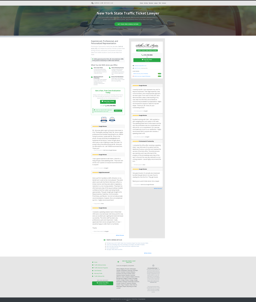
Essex (125, 273)
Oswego (131, 280)
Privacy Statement (142, 299)
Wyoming (129, 286)
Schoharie (136, 281)
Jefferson (118, 277)
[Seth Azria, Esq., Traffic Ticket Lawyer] (102, 3)
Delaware (132, 272)
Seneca (123, 283)
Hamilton (127, 275)
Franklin (129, 273)
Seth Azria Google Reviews (109, 150)
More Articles (148, 253)
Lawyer (156, 3)
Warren (135, 285)
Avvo (102, 203)
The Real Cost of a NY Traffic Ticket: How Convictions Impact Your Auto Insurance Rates (127, 243)
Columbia (122, 272)
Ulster (131, 285)
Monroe (137, 277)
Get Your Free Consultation (128, 24)
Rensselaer (119, 281)
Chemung (129, 270)
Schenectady (130, 281)
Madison (132, 277)
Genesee (118, 275)
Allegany (122, 269)
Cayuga (118, 270)
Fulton (133, 273)
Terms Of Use (134, 299)
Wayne (124, 286)
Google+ (106, 168)
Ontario (118, 280)
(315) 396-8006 (110, 106)
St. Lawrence (128, 283)
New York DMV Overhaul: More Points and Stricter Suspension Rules (122, 246)
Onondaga (134, 278)
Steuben (134, 283)
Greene (123, 275)
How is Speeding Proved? (112, 248)
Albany (118, 269)
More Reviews (120, 235)
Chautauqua (124, 270)
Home (141, 3)
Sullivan (118, 285)
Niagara (125, 278)
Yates (135, 286)
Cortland (128, 272)
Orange (123, 280)
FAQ (160, 3)
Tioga (122, 285)
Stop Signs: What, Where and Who (114, 249)
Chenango (135, 270)
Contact (164, 3)
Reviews (151, 3)
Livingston (127, 277)
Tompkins (126, 285)
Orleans (127, 280)
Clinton (118, 272)
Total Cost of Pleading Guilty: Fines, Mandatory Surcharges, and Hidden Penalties (125, 244)
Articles (146, 3)
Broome (127, 269)
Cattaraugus (133, 269)
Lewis (122, 277)
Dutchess (118, 273)
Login (127, 300)
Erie (122, 273)
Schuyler (118, 283)
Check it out (118, 110)
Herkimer (132, 275)
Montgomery (119, 278)
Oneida (130, 278)
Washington (119, 286)
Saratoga (124, 281)
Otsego (136, 280)
